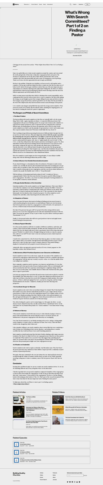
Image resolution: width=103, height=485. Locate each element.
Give (87, 4)
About (44, 4)
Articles (41, 473)
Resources (26, 4)
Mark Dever (78, 48)
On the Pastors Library (25, 444)
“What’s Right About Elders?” (21, 384)
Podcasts (55, 473)
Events (40, 4)
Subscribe (85, 475)
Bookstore (81, 4)
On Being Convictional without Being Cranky (30, 460)
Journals (55, 479)
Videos (41, 475)
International (50, 4)
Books (54, 475)
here (17, 64)
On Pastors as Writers (25, 452)
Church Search (34, 4)
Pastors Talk (22, 442)
